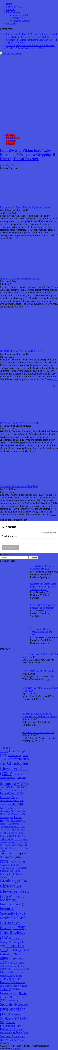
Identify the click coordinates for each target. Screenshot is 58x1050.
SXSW (20, 836)
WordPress (17, 1048)
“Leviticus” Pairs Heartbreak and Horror (26, 48)
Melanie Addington (11, 975)
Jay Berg (13, 963)
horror (8, 797)
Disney (21, 778)
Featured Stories (14, 6)
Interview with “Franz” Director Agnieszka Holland (31, 34)
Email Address (9, 536)
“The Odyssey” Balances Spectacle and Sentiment (30, 45)
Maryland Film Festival (12, 967)
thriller (6, 839)
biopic (8, 759)
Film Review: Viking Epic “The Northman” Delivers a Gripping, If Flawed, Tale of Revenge (27, 154)
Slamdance (12, 1001)
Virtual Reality (12, 1040)
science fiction (12, 826)
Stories (17, 1014)
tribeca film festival (10, 848)
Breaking (10, 135)
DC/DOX (18, 897)
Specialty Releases (21, 18)
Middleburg (14, 808)
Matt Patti (11, 141)
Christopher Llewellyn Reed (14, 768)
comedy (19, 774)
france (4, 790)
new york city (6, 818)
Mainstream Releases (22, 15)
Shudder (9, 830)
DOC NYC (8, 900)
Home (9, 3)
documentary (14, 784)
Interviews (11, 23)
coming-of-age (8, 777)
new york (20, 814)
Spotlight (10, 143)
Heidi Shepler (19, 950)
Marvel (4, 804)
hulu (20, 797)
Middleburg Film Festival (12, 811)
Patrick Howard (11, 819)
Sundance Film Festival (11, 834)
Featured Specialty (21, 20)
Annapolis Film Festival (12, 865)
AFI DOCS (17, 861)
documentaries (7, 780)
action (4, 752)
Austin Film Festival (10, 868)
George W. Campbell (18, 790)
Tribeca (22, 845)
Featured (11, 904)
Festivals (10, 9)
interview (7, 800)
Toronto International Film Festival (10, 1026)
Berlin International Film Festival (13, 870)
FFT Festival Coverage (13, 925)
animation (15, 755)
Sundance (9, 1018)
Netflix (6, 814)
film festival (18, 787)
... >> (14, 238)
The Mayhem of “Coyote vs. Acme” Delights (28, 37)
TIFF (17, 839)
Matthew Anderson (21, 969)
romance (17, 824)
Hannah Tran (12, 793)
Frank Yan (18, 939)
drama (5, 787)
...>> (43, 662)
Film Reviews (13, 12)
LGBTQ (19, 801)
